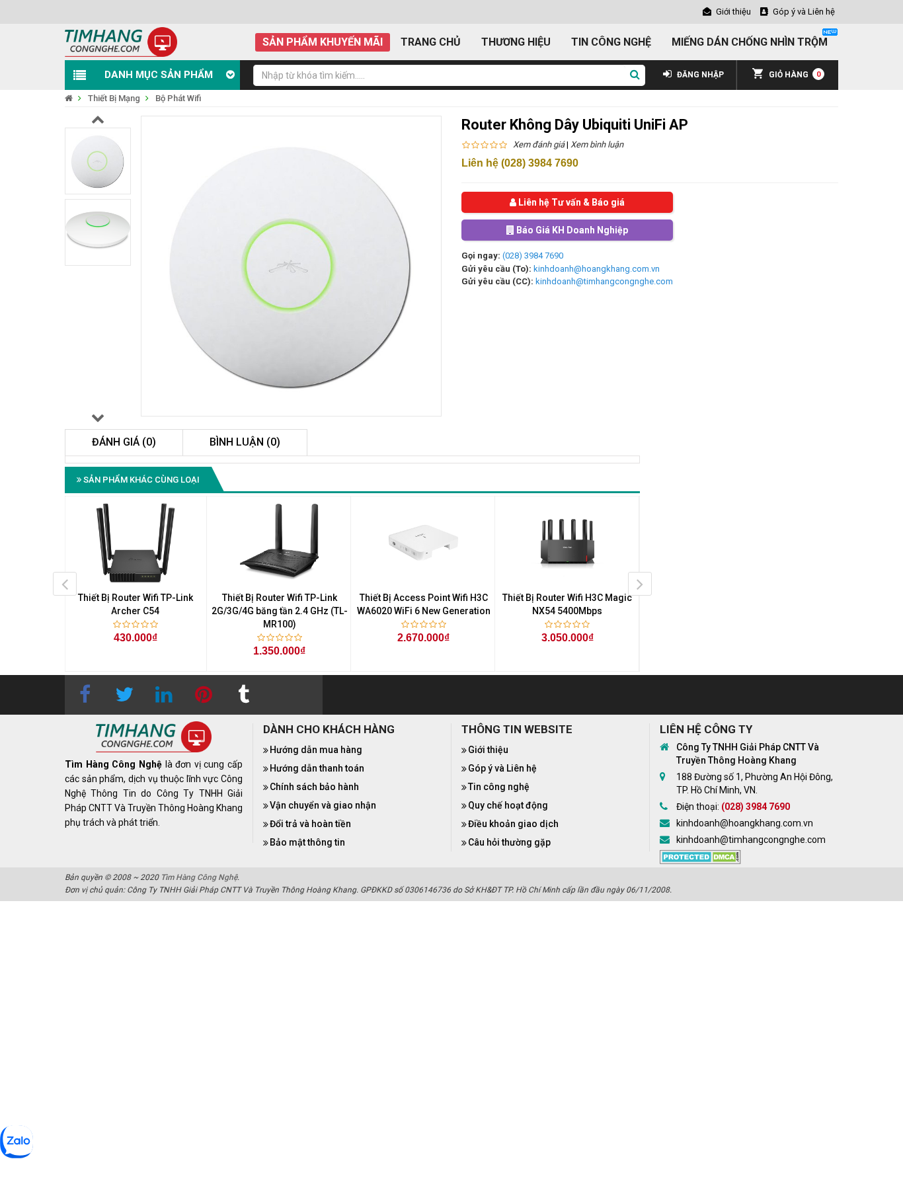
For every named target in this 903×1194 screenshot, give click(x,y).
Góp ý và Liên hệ (502, 768)
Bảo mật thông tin (307, 842)
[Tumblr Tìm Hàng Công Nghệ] (243, 695)
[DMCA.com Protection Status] (700, 856)
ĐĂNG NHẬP (699, 74)
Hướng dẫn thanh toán (317, 768)
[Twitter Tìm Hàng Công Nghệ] (124, 695)
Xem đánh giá (539, 144)
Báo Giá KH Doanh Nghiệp (571, 230)
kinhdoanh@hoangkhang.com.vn (596, 269)
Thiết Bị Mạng (114, 98)
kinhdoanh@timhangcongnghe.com (604, 281)
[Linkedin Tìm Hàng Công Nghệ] (164, 695)
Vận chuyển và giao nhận (323, 805)
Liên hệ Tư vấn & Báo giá (570, 202)
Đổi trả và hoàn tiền (310, 823)
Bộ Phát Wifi (178, 98)
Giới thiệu (488, 749)
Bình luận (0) (245, 442)
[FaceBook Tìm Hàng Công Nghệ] (85, 695)
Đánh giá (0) (124, 442)
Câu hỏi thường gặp (509, 842)
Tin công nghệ (499, 786)
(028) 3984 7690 (532, 255)
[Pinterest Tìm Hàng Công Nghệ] (204, 695)
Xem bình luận (596, 144)
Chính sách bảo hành (314, 786)
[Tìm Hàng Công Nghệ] (121, 41)
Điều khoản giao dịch (513, 823)
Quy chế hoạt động (508, 805)
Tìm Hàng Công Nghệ (199, 877)
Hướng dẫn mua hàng (316, 749)
